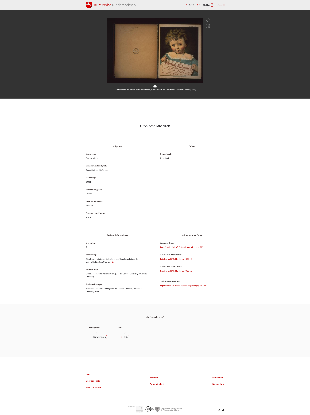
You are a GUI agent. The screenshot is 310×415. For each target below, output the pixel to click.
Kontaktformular (93, 387)
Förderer (154, 378)
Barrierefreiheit (157, 384)
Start (88, 374)
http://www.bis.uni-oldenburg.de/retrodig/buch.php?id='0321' (183, 286)
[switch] (207, 20)
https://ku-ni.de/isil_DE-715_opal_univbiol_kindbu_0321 (182, 247)
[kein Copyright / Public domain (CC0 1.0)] (155, 86)
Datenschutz (218, 384)
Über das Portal (93, 381)
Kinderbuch (99, 336)
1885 (125, 336)
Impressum (217, 378)
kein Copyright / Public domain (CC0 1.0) (176, 259)
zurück (191, 5)
